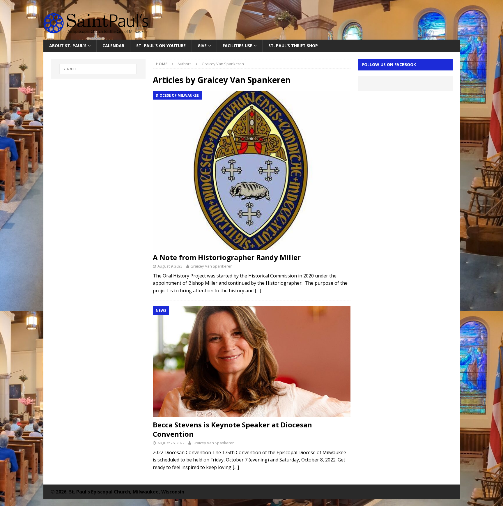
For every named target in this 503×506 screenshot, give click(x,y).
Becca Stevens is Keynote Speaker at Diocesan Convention (232, 429)
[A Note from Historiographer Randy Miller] (251, 170)
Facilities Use (237, 45)
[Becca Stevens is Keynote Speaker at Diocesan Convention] (251, 361)
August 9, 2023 (170, 266)
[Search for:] (98, 69)
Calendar (113, 45)
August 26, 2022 (171, 442)
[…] (258, 290)
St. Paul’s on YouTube (161, 45)
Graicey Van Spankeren (211, 266)
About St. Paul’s (67, 45)
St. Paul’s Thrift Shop (293, 45)
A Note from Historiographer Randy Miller (227, 257)
